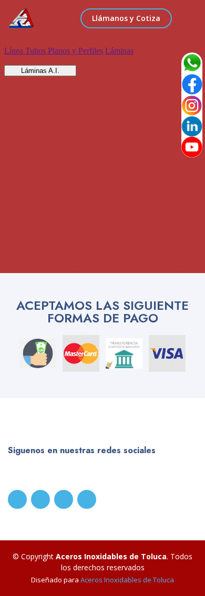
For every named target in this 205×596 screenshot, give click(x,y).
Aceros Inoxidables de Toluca (127, 579)
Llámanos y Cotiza (126, 18)
